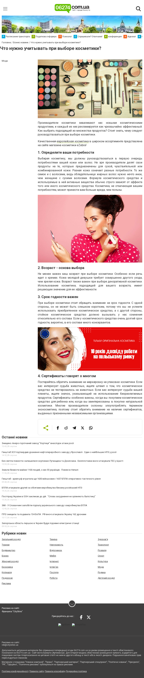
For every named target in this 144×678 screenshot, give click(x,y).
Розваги (102, 550)
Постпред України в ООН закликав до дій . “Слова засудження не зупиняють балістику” (49, 496)
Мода (101, 567)
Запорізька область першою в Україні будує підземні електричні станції (40, 523)
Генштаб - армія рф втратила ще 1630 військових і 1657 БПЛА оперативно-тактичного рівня (51, 478)
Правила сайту (36, 671)
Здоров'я (103, 539)
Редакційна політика (76, 671)
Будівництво (8, 550)
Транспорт (103, 544)
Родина (102, 572)
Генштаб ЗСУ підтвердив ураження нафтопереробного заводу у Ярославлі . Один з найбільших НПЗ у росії (59, 452)
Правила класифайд (55, 671)
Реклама (6, 583)
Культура (103, 561)
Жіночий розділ (10, 561)
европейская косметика (73, 141)
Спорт (101, 555)
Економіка (7, 567)
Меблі (53, 555)
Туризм (5, 544)
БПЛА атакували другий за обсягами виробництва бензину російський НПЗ (42, 487)
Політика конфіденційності (15, 671)
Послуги (54, 572)
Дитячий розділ (106, 578)
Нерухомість (56, 544)
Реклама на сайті (10, 608)
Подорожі (7, 578)
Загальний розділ (11, 539)
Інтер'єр (54, 567)
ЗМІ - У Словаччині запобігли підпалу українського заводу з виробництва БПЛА (44, 505)
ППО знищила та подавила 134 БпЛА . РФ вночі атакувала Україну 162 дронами (44, 514)
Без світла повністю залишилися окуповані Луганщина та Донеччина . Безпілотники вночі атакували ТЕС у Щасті (62, 461)
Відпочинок (56, 550)
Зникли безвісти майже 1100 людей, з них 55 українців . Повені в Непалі (40, 470)
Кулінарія (7, 572)
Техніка (53, 539)
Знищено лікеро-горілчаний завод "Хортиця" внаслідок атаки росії (38, 443)
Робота (53, 578)
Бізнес (5, 555)
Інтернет (54, 561)
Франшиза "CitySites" (12, 611)
